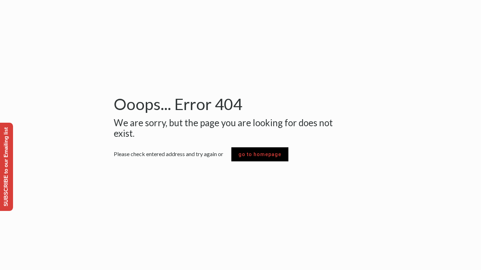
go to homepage (259, 154)
